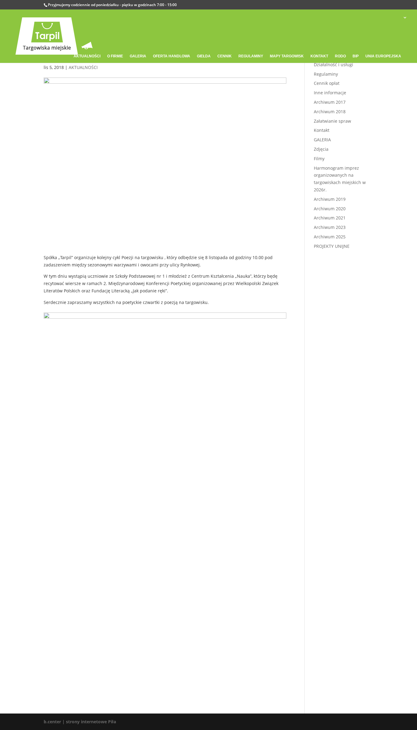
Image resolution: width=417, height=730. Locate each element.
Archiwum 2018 (330, 111)
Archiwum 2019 (330, 199)
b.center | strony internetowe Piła (80, 722)
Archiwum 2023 (330, 227)
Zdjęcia (321, 149)
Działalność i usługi (333, 64)
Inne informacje (330, 93)
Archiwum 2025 (330, 237)
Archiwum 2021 (330, 218)
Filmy (319, 158)
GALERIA (322, 140)
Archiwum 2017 (330, 102)
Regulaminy (326, 74)
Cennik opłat (326, 83)
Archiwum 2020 (330, 208)
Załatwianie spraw (332, 121)
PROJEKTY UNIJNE (332, 246)
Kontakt (321, 130)
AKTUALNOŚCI (83, 67)
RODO (340, 56)
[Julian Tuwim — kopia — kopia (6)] (165, 656)
